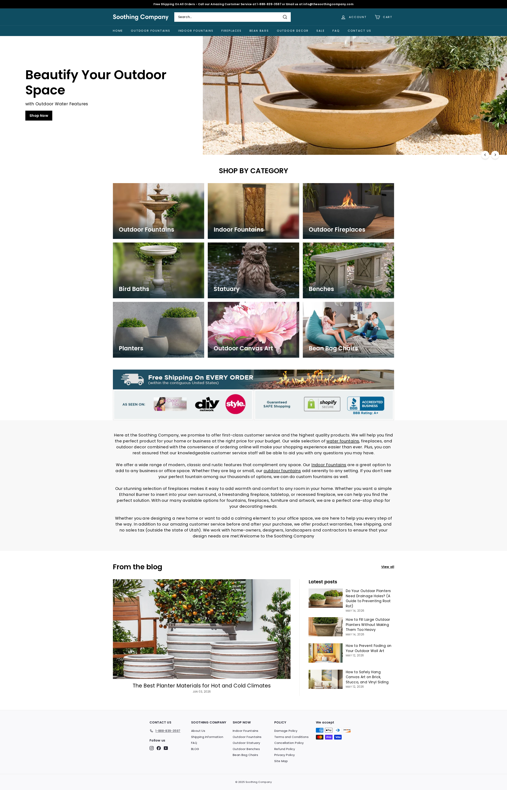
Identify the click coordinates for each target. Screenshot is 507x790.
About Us (198, 731)
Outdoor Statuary (246, 743)
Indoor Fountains (195, 31)
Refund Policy (284, 749)
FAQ (336, 31)
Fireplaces (231, 31)
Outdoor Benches (246, 749)
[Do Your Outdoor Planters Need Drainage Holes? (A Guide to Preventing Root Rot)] (326, 598)
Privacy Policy (284, 755)
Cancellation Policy (289, 743)
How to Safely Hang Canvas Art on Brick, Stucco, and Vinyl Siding (367, 677)
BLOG (195, 749)
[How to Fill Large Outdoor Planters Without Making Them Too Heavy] (326, 626)
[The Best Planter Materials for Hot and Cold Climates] (202, 629)
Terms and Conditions (291, 737)
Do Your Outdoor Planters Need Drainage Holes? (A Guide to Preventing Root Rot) (368, 598)
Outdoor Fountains (150, 31)
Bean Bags (259, 31)
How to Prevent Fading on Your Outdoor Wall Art (369, 648)
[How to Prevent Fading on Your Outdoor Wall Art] (326, 653)
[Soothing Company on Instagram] (152, 748)
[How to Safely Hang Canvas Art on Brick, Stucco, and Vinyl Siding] (326, 679)
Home (118, 31)
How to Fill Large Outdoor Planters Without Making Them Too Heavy (368, 624)
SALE (320, 31)
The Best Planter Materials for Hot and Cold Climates (202, 685)
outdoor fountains (282, 470)
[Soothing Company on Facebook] (159, 748)
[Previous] (485, 155)
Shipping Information (207, 737)
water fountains (342, 441)
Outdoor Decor (293, 31)
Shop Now (343, 108)
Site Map (281, 761)
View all (387, 567)
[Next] (495, 155)
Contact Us (359, 31)
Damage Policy (285, 731)
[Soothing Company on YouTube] (166, 748)
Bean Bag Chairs (245, 755)
